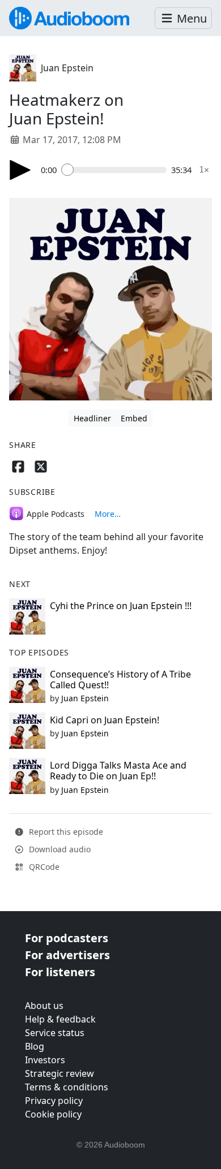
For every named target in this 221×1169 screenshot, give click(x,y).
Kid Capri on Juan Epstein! (104, 720)
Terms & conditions (66, 1087)
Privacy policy (54, 1100)
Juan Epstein (67, 68)
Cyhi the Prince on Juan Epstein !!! (121, 605)
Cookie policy (53, 1114)
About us (44, 1005)
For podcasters (66, 938)
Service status (54, 1032)
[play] (20, 170)
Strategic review (59, 1073)
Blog (34, 1046)
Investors (45, 1060)
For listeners (60, 972)
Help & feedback (60, 1019)
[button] (183, 18)
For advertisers (67, 955)
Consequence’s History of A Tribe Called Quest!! (120, 679)
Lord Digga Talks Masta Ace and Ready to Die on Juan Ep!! (118, 770)
